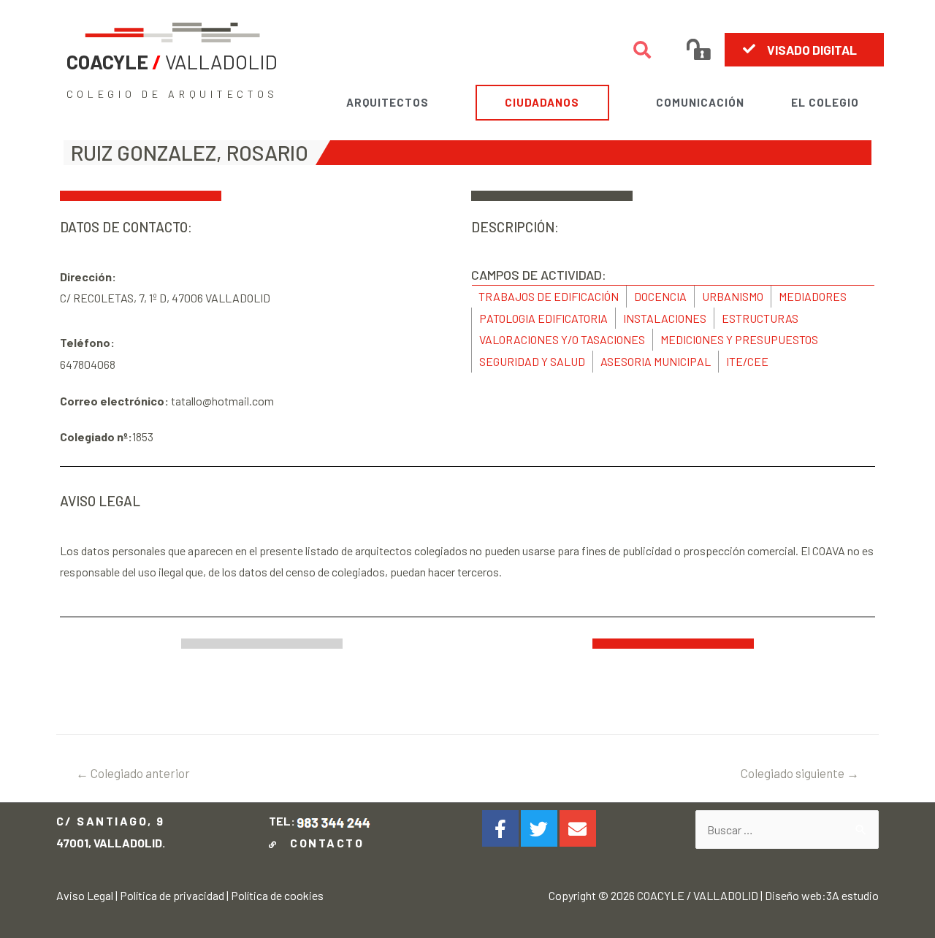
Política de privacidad (172, 895)
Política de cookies (277, 895)
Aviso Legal (84, 895)
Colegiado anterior (133, 773)
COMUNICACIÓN (700, 102)
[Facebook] (500, 828)
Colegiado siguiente (800, 773)
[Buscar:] (787, 829)
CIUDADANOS (542, 102)
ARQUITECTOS (387, 102)
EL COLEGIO (825, 102)
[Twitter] (539, 828)
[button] (804, 49)
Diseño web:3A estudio (822, 895)
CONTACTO (323, 843)
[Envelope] (578, 828)
